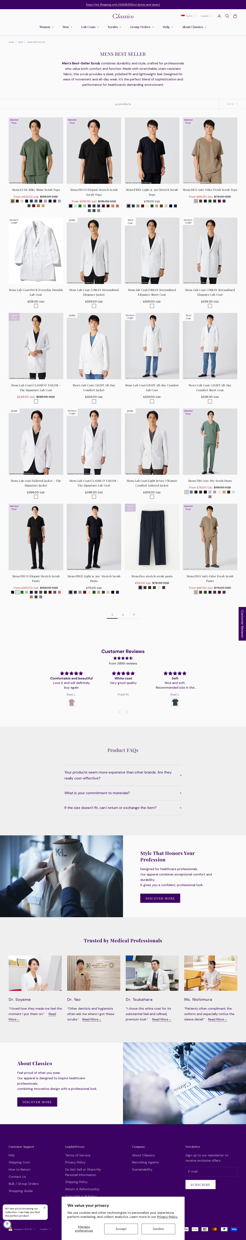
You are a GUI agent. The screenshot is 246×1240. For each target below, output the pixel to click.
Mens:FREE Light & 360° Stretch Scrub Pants (94, 578)
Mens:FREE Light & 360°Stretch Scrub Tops (152, 192)
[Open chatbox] (7, 1224)
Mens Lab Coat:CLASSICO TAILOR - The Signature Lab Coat (36, 387)
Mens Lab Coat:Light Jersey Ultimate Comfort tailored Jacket (152, 483)
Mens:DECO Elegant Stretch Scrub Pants (36, 578)
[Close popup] (44, 1208)
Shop (20, 42)
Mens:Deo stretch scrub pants (152, 576)
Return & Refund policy (82, 1189)
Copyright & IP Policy (81, 1196)
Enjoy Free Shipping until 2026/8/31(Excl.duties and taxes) (123, 4)
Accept (121, 1229)
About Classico (143, 1155)
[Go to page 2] (133, 614)
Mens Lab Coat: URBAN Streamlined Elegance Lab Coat (210, 292)
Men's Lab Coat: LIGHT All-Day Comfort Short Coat (210, 387)
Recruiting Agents (145, 1162)
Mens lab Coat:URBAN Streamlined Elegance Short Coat (152, 292)
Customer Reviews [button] (242, 624)
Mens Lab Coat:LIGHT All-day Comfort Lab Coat (152, 387)
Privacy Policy (75, 1162)
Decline (158, 1229)
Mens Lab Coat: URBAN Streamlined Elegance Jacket (94, 292)
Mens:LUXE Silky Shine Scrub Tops (36, 190)
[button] (120, 712)
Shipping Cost (19, 1162)
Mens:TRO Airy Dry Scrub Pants (210, 481)
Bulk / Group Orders (24, 1184)
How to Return (19, 1169)
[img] (123, 658)
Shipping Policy (76, 1182)
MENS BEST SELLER (36, 42)
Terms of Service (77, 1155)
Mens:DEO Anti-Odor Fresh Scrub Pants (210, 578)
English (204, 16)
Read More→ (92, 1019)
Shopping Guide (21, 1191)
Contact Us (17, 1177)
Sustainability (142, 1169)
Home (11, 42)
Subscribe (200, 1185)
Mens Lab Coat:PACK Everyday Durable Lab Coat (36, 292)
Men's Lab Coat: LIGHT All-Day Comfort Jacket (94, 387)
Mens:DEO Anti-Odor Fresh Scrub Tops (210, 190)
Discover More (160, 898)
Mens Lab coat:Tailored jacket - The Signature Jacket (36, 483)
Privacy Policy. (167, 1217)
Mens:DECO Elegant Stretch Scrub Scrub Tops (94, 192)
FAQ (12, 1155)
